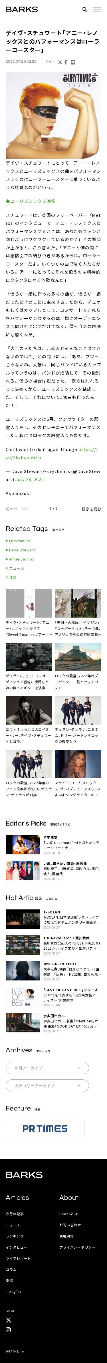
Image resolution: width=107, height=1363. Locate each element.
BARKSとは (68, 1213)
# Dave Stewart (20, 550)
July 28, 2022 (29, 479)
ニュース (13, 1224)
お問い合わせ (70, 1224)
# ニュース (15, 568)
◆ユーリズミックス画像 (31, 201)
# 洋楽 (11, 577)
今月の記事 (15, 1213)
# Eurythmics (18, 540)
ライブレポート (18, 1258)
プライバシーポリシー (77, 1247)
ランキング (15, 1235)
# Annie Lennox (20, 559)
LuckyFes (13, 1291)
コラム (11, 1269)
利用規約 (66, 1235)
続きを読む (91, 508)
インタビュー (16, 1247)
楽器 (9, 1280)
